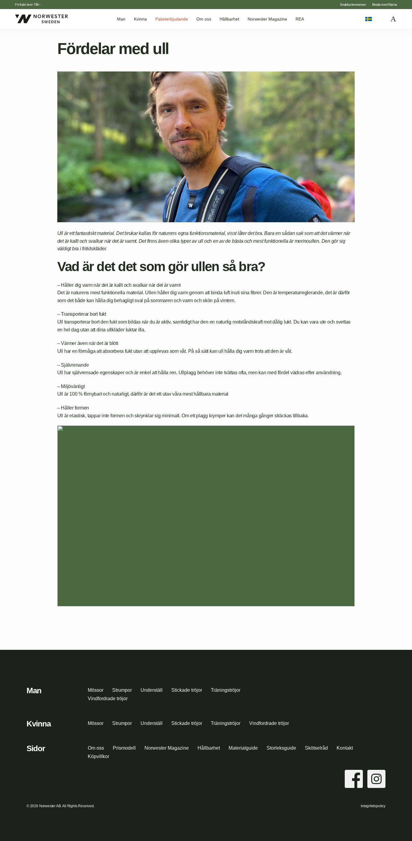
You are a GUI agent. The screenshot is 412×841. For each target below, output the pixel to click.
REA (300, 19)
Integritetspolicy (373, 806)
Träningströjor (225, 690)
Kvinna (140, 19)
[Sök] (381, 19)
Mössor (95, 690)
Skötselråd (316, 748)
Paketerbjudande (171, 19)
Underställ (152, 690)
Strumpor (122, 690)
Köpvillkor (98, 756)
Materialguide (243, 748)
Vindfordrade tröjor (108, 698)
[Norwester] (41, 18)
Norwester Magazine (267, 19)
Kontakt (345, 748)
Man (121, 19)
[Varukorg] (393, 19)
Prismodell (124, 748)
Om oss (203, 19)
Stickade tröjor (186, 690)
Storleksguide (281, 748)
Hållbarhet (229, 19)
